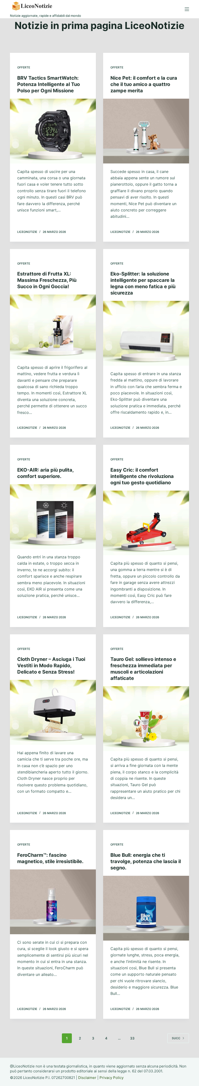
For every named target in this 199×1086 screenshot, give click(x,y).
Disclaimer (87, 1077)
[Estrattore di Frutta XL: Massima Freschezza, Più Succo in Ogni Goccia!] (53, 327)
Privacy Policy (112, 1077)
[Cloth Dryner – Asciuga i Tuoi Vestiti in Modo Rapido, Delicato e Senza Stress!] (53, 712)
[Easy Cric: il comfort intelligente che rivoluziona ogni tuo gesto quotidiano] (146, 523)
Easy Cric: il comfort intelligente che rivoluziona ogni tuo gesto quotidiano (142, 476)
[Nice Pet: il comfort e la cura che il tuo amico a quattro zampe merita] (146, 131)
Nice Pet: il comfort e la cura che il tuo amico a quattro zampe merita (143, 84)
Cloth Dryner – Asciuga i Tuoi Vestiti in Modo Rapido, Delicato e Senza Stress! (51, 665)
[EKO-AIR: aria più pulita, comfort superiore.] (53, 516)
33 (132, 1038)
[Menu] (187, 9)
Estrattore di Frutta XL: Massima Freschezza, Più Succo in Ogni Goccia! (46, 280)
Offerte (23, 67)
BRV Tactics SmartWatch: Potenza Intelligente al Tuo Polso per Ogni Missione (48, 84)
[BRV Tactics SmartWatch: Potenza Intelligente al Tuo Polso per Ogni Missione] (53, 131)
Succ (176, 1038)
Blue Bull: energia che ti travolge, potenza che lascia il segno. (145, 861)
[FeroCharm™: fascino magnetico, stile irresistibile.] (53, 901)
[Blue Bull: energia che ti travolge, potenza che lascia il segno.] (146, 908)
